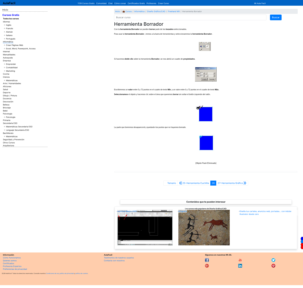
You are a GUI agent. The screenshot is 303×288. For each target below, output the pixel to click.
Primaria (6, 120)
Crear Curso (163, 3)
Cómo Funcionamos (12, 257)
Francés (9, 28)
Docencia (7, 98)
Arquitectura (8, 145)
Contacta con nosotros (114, 260)
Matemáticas (12, 80)
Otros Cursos (9, 142)
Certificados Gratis (136, 3)
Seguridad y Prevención (13, 139)
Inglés (8, 25)
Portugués (10, 39)
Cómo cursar (120, 3)
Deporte (6, 92)
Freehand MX (174, 11)
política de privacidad (67, 273)
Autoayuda (8, 57)
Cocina (6, 74)
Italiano (9, 35)
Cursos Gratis (10, 15)
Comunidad (101, 3)
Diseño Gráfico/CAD (156, 11)
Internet (6, 51)
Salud (5, 89)
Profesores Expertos (12, 266)
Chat (110, 3)
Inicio (5, 9)
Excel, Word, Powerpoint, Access (21, 48)
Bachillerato (8, 133)
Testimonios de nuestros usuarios (119, 257)
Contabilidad (12, 67)
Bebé (5, 111)
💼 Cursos (127, 11)
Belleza (6, 105)
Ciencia (6, 77)
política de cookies (81, 273)
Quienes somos (10, 260)
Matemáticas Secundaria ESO (19, 126)
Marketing (10, 71)
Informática (8, 41)
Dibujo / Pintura (10, 95)
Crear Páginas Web (14, 45)
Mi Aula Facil (260, 3)
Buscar (276, 17)
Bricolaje (7, 107)
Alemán (9, 32)
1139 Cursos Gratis (86, 3)
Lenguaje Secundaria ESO (17, 130)
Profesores (151, 3)
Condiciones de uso (52, 273)
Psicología (7, 113)
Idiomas (6, 21)
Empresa (7, 60)
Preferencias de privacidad (15, 269)
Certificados (8, 263)
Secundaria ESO (10, 123)
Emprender (11, 64)
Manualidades (9, 54)
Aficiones (7, 86)
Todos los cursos (11, 18)
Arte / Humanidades (12, 83)
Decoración (8, 101)
